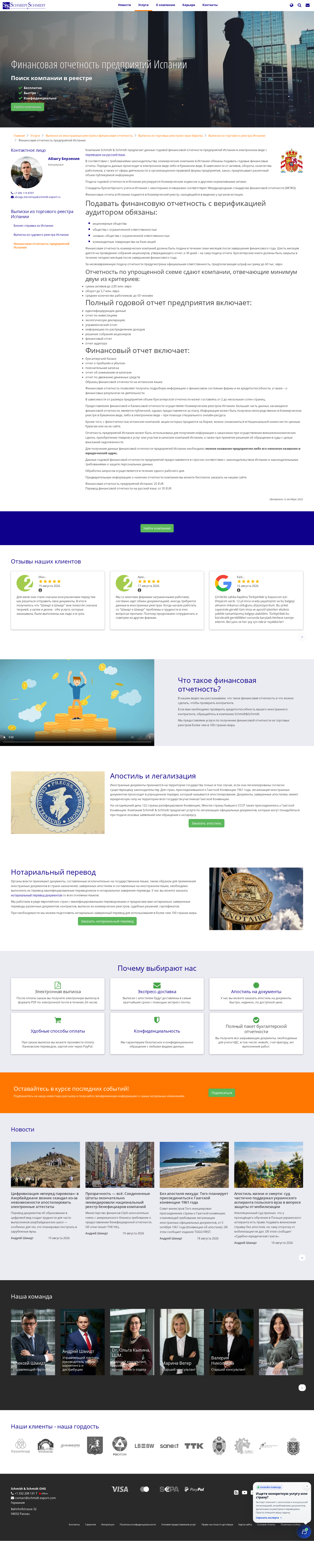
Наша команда (31, 1296)
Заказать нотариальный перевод (107, 921)
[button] (291, 5)
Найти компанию (27, 107)
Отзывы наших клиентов (46, 561)
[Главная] (25, 5)
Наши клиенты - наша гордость (55, 1426)
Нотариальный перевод (53, 872)
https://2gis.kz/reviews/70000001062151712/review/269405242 (124, 584)
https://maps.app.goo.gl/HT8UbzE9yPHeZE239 (223, 584)
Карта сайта (245, 1524)
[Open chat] (304, 1531)
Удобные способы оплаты (58, 1031)
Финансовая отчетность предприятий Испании (41, 245)
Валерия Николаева (222, 1360)
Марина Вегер (177, 1363)
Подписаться (222, 1093)
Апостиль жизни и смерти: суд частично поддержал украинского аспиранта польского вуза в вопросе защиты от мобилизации (267, 1200)
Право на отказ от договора (217, 1524)
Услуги (143, 5)
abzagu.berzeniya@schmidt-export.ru (38, 197)
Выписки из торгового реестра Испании (236, 136)
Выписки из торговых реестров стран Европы (170, 136)
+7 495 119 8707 (24, 193)
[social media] (236, 1492)
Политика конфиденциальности (138, 1524)
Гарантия (90, 1524)
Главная (19, 136)
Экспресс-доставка (157, 991)
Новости (124, 5)
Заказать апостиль (206, 823)
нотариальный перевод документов (36, 895)
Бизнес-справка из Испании (33, 226)
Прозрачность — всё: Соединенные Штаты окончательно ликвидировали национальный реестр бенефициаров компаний (117, 1200)
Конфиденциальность (157, 1031)
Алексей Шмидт (29, 1363)
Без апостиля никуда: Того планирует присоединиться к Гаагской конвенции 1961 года (194, 1198)
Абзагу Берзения (64, 158)
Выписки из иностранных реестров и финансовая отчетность (89, 136)
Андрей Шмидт (22, 1238)
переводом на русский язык (105, 155)
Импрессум (107, 1524)
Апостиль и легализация (153, 776)
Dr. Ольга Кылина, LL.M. (131, 1352)
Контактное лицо (28, 150)
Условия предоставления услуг (178, 1524)
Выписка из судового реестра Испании (41, 235)
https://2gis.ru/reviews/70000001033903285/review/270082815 (25, 584)
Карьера (188, 5)
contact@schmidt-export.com (35, 1498)
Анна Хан (270, 1363)
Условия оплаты (266, 1524)
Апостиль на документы (256, 991)
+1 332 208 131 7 (26, 1493)
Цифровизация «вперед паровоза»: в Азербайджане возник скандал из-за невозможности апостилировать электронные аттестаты (45, 1200)
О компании (165, 5)
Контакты (210, 5)
